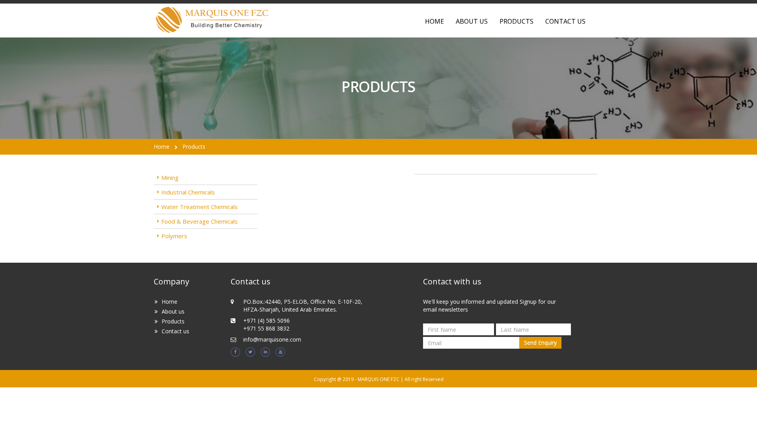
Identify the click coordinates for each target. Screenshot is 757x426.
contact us (565, 21)
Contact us (175, 331)
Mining (170, 177)
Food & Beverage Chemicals (199, 221)
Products (516, 21)
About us (173, 311)
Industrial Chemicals (188, 192)
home (434, 21)
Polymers (174, 236)
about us (472, 21)
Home (162, 146)
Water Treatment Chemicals (199, 207)
